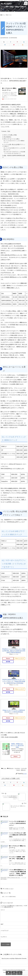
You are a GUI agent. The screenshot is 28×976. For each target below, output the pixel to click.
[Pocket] (14, 45)
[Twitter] (4, 42)
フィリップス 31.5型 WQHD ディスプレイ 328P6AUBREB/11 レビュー (17, 823)
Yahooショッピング (19, 658)
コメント (3, 909)
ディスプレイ (17, 768)
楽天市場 (8, 661)
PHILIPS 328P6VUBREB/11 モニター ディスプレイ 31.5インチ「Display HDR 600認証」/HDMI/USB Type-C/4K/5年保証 (13, 681)
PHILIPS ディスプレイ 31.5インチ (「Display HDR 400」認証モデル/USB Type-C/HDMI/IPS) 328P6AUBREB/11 (13, 650)
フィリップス (24, 768)
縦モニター (23, 770)
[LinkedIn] (24, 42)
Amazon (8, 658)
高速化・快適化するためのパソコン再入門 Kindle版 (17, 745)
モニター (18, 770)
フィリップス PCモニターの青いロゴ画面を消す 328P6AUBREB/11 (17, 834)
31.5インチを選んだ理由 (9, 135)
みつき (25, 773)
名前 (2, 924)
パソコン (10, 14)
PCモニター (11, 768)
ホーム (3, 14)
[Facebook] (10, 42)
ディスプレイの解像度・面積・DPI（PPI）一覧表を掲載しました (17, 858)
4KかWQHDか (6, 137)
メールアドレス (5, 930)
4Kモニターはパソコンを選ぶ (10, 139)
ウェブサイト (4, 936)
